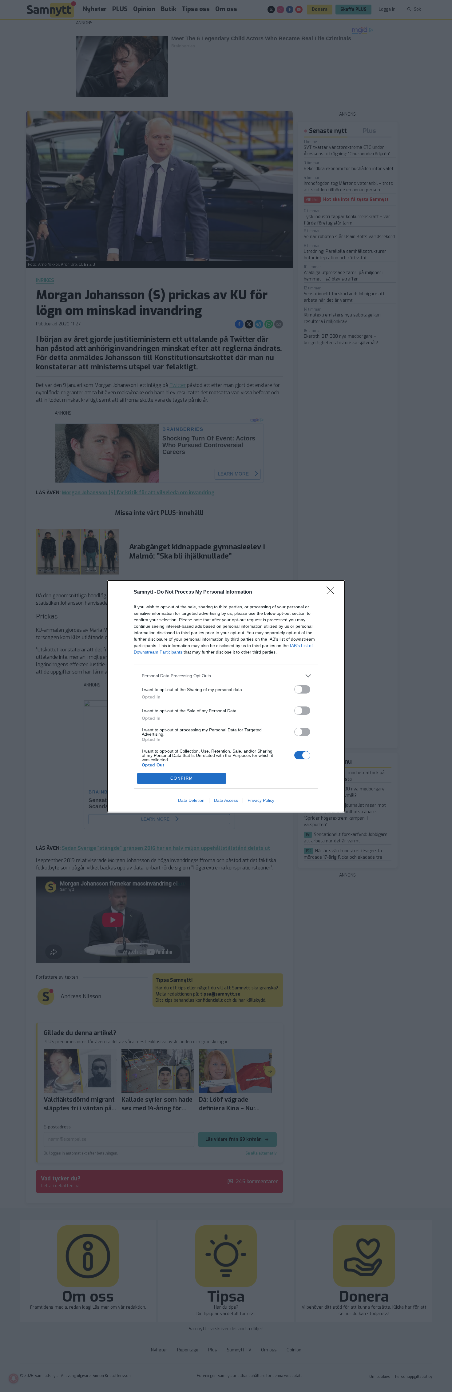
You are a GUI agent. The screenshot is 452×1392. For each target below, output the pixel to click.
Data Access (226, 800)
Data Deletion (191, 800)
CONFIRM (181, 778)
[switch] (302, 689)
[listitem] (226, 676)
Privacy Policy (261, 800)
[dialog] (226, 696)
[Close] (332, 592)
